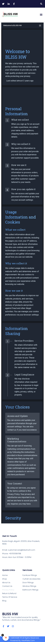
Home (5, 575)
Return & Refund (9, 593)
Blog (4, 600)
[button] (41, 4)
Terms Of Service (9, 597)
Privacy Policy (8, 590)
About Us (6, 582)
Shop (4, 579)
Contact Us (7, 586)
